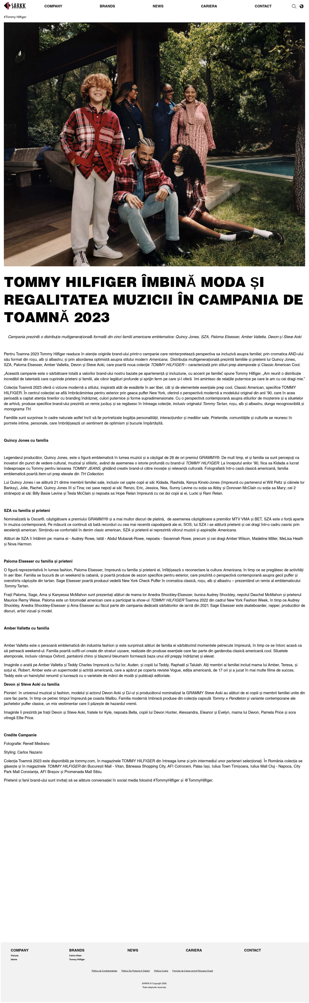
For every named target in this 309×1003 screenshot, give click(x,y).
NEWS (158, 6)
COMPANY (53, 6)
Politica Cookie (161, 971)
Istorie (14, 960)
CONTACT (263, 6)
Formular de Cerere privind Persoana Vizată (192, 971)
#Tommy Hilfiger (15, 17)
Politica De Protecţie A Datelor (136, 971)
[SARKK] (15, 9)
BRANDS (107, 6)
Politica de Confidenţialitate (104, 971)
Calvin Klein (75, 956)
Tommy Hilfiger (77, 960)
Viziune (14, 956)
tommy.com (85, 761)
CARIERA (209, 6)
